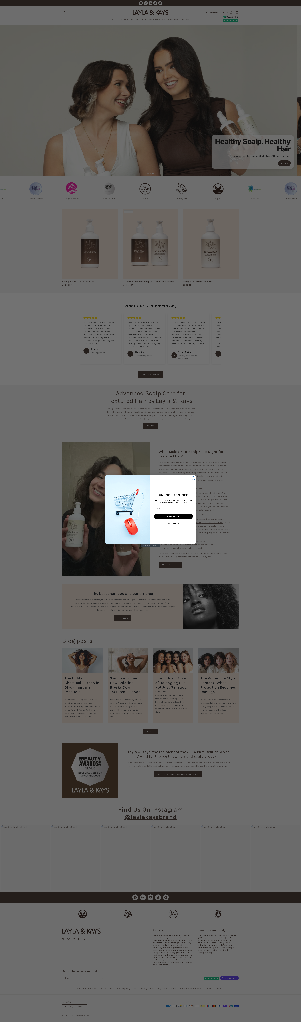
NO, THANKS (173, 523)
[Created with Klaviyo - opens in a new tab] (150, 545)
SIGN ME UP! (173, 516)
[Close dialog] (193, 478)
